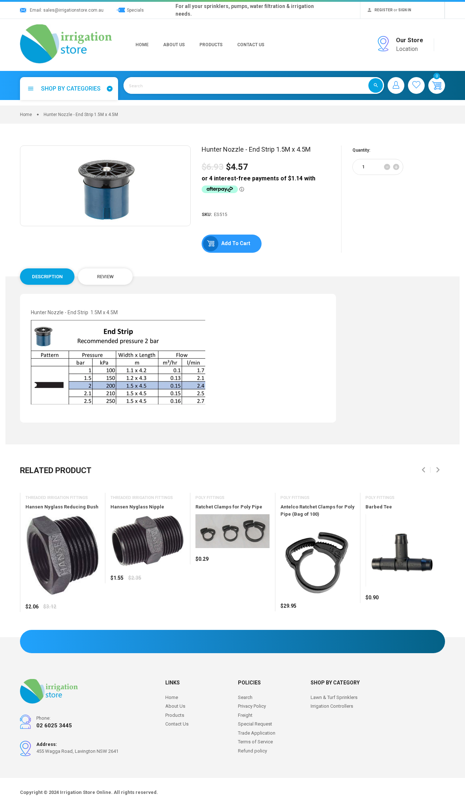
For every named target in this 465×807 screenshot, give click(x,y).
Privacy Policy (252, 706)
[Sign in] (396, 85)
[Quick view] (49, 628)
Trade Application (256, 733)
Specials (135, 10)
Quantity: (361, 150)
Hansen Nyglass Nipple (137, 507)
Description (47, 276)
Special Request (255, 724)
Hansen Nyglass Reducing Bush (61, 507)
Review (105, 276)
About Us (174, 44)
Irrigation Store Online (85, 792)
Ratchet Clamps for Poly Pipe (228, 507)
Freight (245, 715)
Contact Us (250, 44)
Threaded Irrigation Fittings (56, 497)
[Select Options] (32, 628)
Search (245, 697)
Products (211, 44)
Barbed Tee (378, 507)
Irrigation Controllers (332, 706)
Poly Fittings (210, 497)
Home (142, 44)
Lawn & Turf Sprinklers (334, 697)
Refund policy (252, 751)
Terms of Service (255, 741)
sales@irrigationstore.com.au (73, 10)
